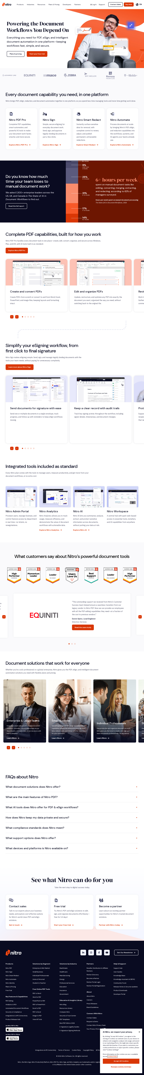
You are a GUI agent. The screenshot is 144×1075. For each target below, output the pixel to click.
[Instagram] (91, 952)
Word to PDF (37, 997)
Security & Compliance (14, 1012)
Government (64, 994)
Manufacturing (65, 976)
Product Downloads (120, 990)
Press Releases (92, 1004)
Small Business (38, 972)
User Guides (118, 972)
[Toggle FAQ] (136, 787)
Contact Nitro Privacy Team (96, 1025)
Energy (62, 979)
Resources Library (66, 1008)
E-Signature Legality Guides (69, 1027)
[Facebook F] (99, 952)
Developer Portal (119, 994)
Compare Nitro (65, 1012)
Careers (89, 1000)
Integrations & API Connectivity (16, 1016)
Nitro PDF (9, 968)
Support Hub (118, 968)
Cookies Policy (112, 1056)
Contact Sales (115, 4)
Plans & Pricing (11, 987)
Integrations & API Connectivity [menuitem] (45, 1050)
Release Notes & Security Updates (126, 987)
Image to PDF (37, 1016)
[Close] (139, 1031)
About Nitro (91, 996)
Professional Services (67, 983)
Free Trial (9, 990)
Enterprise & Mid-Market (41, 968)
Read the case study (83, 627)
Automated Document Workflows (17, 1008)
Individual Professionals (41, 976)
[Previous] (12, 316)
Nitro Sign (9, 972)
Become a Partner (93, 978)
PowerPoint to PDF (39, 1001)
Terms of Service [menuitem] (64, 1050)
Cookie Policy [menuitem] (76, 1050)
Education (63, 987)
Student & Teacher (39, 983)
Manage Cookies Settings (121, 1067)
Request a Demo (92, 1022)
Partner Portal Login (93, 982)
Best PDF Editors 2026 (67, 1023)
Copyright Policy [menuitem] (88, 1050)
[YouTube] (107, 952)
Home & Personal (39, 979)
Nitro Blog (63, 1004)
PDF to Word (37, 993)
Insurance (63, 990)
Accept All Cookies (121, 1061)
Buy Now (129, 4)
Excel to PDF (37, 1008)
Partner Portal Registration (96, 986)
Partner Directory (93, 975)
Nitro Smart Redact (12, 976)
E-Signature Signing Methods (70, 1031)
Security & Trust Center (68, 1016)
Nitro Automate (11, 979)
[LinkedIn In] (83, 952)
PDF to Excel (37, 1012)
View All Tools (37, 1019)
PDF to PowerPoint (39, 1004)
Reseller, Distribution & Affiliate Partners (97, 969)
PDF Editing (9, 1001)
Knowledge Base (119, 976)
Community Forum (120, 983)
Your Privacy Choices (94, 1029)
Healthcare (64, 972)
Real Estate (64, 968)
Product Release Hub (13, 1019)
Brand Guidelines (93, 1007)
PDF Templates (65, 1019)
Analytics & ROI (11, 1004)
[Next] (17, 316)
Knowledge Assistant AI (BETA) (124, 979)
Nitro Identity (10, 983)
